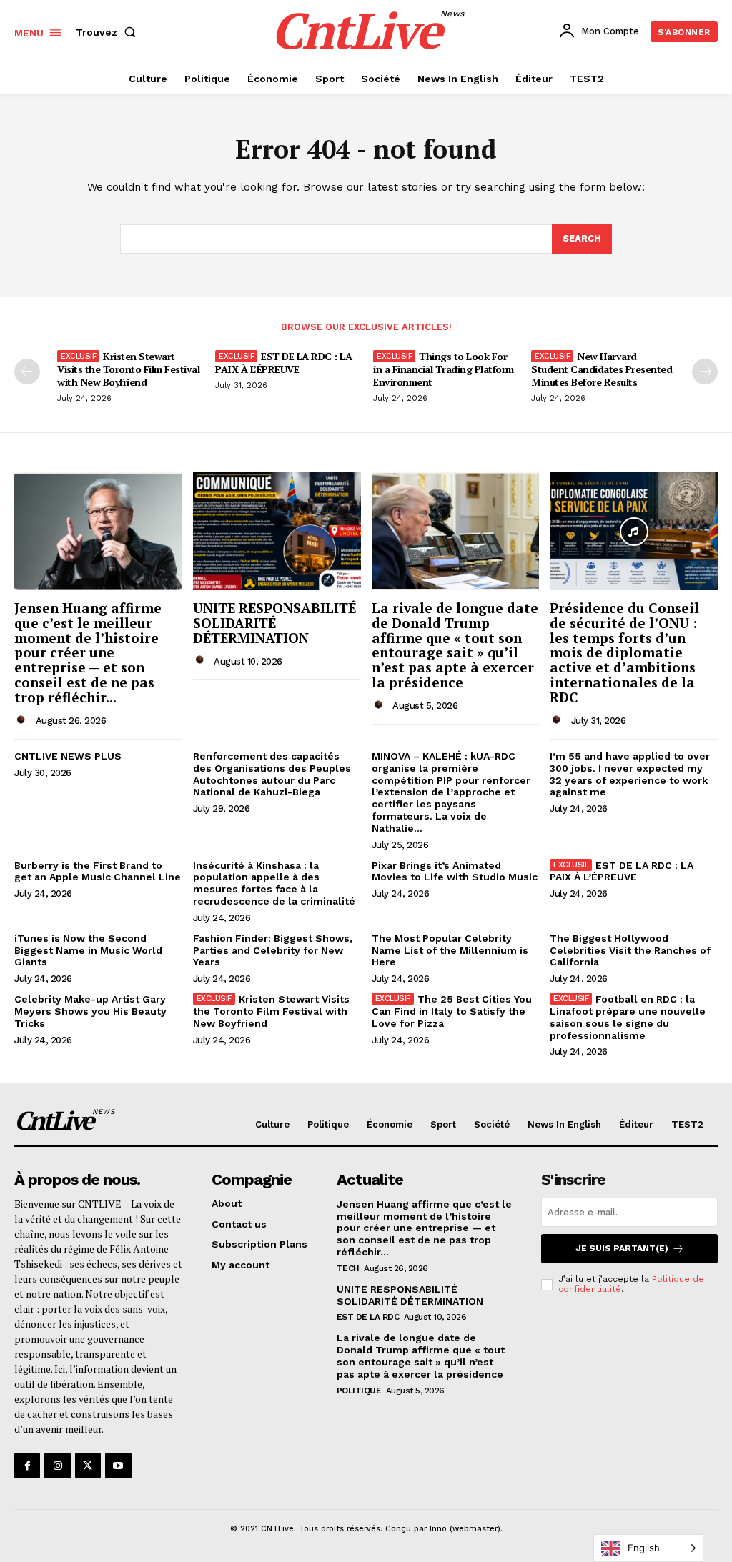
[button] (109, 32)
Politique (359, 1391)
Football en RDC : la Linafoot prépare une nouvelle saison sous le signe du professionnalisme (628, 1016)
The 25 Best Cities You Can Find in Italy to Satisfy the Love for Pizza (452, 1011)
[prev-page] (27, 371)
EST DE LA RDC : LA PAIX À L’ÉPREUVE (283, 362)
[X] (88, 1465)
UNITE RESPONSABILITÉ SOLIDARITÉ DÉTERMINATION (274, 623)
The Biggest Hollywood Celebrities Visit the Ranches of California (630, 950)
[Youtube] (118, 1465)
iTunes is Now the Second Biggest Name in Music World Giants (88, 950)
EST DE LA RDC (368, 1317)
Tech (348, 1268)
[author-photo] (23, 720)
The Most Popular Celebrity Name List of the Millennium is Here (450, 950)
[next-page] (705, 371)
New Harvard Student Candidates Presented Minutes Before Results (601, 369)
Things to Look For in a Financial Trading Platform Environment (443, 369)
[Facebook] (27, 1465)
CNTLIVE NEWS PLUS (68, 756)
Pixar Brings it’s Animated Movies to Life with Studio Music (455, 871)
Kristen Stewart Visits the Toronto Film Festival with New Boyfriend (128, 369)
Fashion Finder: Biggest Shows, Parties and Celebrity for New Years (272, 950)
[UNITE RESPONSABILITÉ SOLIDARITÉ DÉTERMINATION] (277, 531)
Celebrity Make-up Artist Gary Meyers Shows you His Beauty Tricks (90, 1011)
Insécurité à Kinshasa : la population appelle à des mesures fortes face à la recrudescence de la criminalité (274, 883)
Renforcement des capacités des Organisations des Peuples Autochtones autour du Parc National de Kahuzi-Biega (272, 773)
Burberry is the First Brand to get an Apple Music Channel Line (97, 871)
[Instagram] (57, 1465)
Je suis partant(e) (621, 1248)
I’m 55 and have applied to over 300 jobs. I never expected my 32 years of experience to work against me (630, 773)
